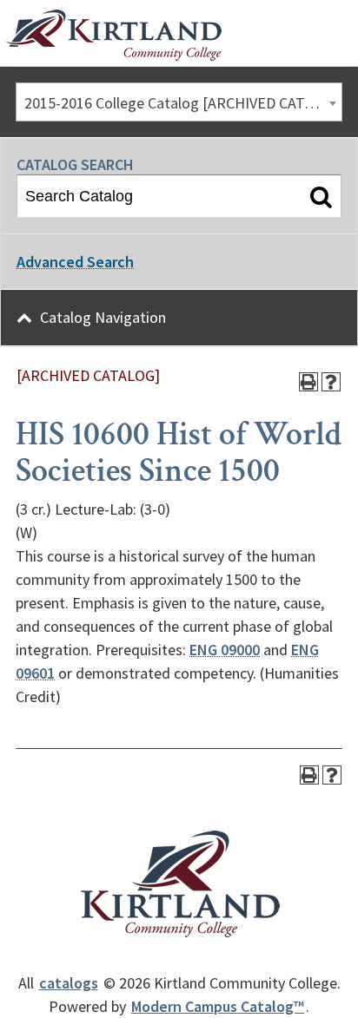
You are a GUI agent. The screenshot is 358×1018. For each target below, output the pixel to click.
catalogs (68, 983)
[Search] (321, 196)
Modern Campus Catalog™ (217, 1006)
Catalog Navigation (103, 317)
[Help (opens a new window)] (331, 381)
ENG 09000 (224, 650)
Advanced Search (75, 262)
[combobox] (179, 102)
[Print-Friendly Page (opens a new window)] (308, 381)
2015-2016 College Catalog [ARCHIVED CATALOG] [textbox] (182, 103)
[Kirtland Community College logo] (113, 35)
